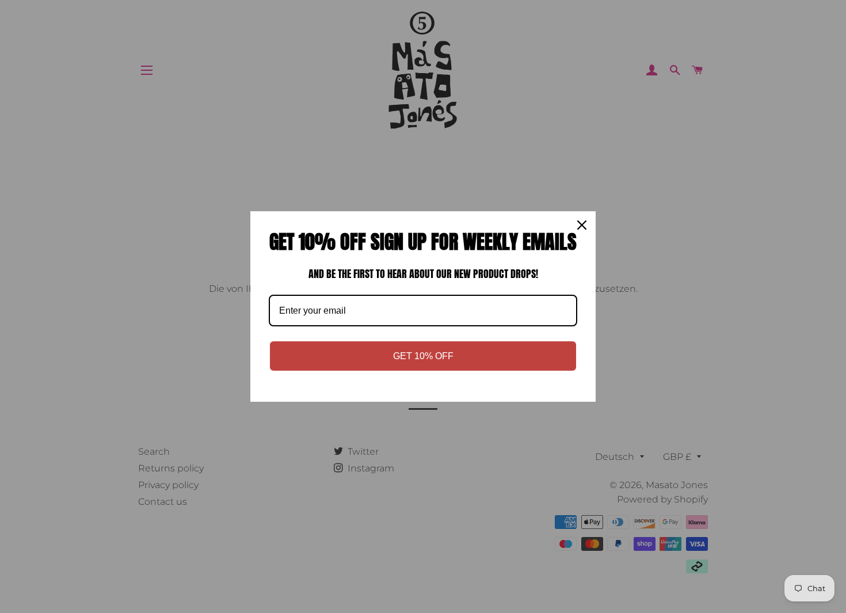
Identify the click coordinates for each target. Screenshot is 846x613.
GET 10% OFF (423, 356)
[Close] (582, 225)
